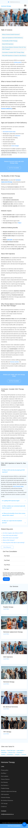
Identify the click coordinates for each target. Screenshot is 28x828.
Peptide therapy (8, 607)
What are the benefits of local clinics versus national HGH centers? (13, 514)
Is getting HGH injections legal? (11, 500)
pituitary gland (17, 62)
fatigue (19, 222)
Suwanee (23, 754)
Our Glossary (4, 782)
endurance (17, 135)
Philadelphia (10, 754)
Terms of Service (5, 779)
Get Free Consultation (14, 167)
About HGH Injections (7, 44)
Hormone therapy (6, 6)
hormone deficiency (6, 108)
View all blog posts (7, 547)
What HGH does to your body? (10, 537)
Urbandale (3, 752)
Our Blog (3, 773)
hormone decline (14, 361)
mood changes (15, 145)
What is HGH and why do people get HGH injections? (13, 471)
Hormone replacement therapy (13, 632)
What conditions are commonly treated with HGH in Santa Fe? (13, 507)
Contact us (4, 806)
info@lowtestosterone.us (15, 2)
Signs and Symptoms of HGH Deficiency (12, 37)
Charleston (19, 752)
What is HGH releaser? (9, 540)
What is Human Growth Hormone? (11, 34)
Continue (6, 579)
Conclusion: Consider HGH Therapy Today (13, 52)
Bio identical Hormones (10, 707)
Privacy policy (4, 770)
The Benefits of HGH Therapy (9, 40)
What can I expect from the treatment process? (12, 521)
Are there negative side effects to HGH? (13, 533)
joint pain (9, 239)
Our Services (4, 785)
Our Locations (4, 776)
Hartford (3, 754)
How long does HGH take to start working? (13, 542)
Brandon (3, 750)
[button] (25, 5)
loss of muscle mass (18, 486)
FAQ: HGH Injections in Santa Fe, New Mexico (14, 55)
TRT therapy (7, 732)
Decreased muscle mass (9, 131)
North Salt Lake (11, 750)
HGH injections (8, 657)
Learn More (6, 609)
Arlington (17, 754)
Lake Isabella (20, 750)
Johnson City (11, 752)
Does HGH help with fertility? (10, 535)
